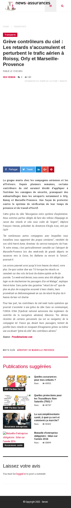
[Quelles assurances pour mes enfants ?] (17, 383)
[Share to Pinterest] (51, 169)
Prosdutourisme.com (22, 336)
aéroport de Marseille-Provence (35, 350)
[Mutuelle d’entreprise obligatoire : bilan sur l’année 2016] (17, 439)
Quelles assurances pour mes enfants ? (45, 378)
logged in (21, 473)
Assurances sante (13, 445)
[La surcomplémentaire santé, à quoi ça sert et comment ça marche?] (17, 421)
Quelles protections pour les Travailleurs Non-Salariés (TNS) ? (48, 398)
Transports (20, 27)
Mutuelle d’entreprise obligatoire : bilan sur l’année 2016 (46, 435)
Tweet (29, 169)
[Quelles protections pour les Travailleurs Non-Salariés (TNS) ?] (17, 402)
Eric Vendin (9, 77)
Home (6, 27)
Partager (13, 169)
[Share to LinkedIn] (39, 169)
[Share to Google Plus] (45, 169)
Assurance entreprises (16, 426)
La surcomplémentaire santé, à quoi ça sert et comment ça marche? (47, 417)
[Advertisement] (35, 125)
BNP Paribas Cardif (14, 389)
